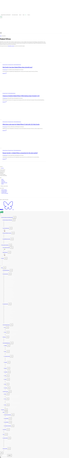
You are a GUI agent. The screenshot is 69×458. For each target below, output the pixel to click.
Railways (5, 368)
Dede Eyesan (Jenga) (7, 306)
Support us (4, 264)
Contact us (4, 261)
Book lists (5, 446)
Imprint (2, 179)
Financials (5, 362)
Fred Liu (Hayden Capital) (7, 275)
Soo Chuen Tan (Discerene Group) (8, 280)
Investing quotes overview (7, 439)
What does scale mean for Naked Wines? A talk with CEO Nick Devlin (21, 124)
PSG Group (7, 349)
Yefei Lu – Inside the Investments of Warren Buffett (13, 395)
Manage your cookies (4, 182)
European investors (10, 64)
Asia (4, 327)
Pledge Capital (6, 287)
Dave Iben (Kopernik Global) (8, 300)
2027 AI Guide (6, 222)
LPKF (6, 373)
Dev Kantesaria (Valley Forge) (8, 284)
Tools (3, 434)
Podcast (2, 265)
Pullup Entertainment (8, 382)
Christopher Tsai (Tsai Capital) (8, 295)
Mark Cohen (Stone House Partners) (9, 292)
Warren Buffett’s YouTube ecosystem (9, 234)
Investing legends (6, 444)
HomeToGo (7, 377)
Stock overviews (5, 448)
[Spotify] (1, 209)
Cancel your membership (4, 193)
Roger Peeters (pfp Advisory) (8, 320)
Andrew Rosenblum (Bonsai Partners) (9, 296)
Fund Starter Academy (6, 256)
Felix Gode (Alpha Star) (7, 318)
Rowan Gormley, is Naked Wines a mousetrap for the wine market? (20, 153)
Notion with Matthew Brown (9, 401)
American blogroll (8, 423)
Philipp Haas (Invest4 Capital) (8, 309)
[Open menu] (1, 33)
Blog (2, 267)
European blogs (6, 418)
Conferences (4, 429)
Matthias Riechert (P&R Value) (8, 312)
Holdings (5, 345)
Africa (5, 332)
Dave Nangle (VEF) (6, 314)
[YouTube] (0, 209)
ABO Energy (7, 354)
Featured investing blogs (7, 414)
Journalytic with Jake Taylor (9, 400)
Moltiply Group (8, 365)
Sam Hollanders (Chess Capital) (8, 319)
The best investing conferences (8, 431)
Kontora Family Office (7, 338)
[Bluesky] (8, 209)
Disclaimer (2, 180)
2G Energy (7, 353)
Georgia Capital (8, 348)
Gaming (5, 379)
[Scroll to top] (1, 212)
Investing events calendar (7, 432)
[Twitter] (3, 209)
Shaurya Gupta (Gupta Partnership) (9, 283)
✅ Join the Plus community (8, 249)
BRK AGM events (5, 252)
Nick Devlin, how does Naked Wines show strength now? (17, 67)
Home (2, 215)
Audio (5, 384)
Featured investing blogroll (9, 416)
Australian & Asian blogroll (9, 427)
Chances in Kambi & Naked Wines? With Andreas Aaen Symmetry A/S (21, 95)
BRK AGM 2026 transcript (7, 240)
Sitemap (2, 183)
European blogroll (8, 420)
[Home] (0, 15)
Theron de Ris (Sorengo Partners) (8, 321)
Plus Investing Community (6, 247)
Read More (5, 73)
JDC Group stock (8, 366)
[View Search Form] (1, 17)
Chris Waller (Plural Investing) (8, 288)
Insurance (5, 387)
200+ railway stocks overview (8, 450)
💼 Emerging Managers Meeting (8, 255)
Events (5, 404)
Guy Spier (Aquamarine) (7, 305)
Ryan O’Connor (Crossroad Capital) (9, 297)
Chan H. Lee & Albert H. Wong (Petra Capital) (12, 330)
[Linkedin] (2, 209)
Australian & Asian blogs (7, 425)
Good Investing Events (6, 228)
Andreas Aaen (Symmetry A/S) (8, 313)
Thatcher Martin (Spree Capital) (8, 291)
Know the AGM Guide (7, 226)
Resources (2, 409)
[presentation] (23, 55)
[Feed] (13, 209)
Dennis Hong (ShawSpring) (7, 290)
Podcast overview (6, 445)
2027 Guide (5, 221)
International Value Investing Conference (11, 406)
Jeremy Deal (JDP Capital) (7, 298)
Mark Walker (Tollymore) (7, 322)
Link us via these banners (6, 263)
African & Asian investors (6, 324)
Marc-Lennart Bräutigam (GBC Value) (9, 311)
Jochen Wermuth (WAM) (7, 310)
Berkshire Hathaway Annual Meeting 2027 (7, 217)
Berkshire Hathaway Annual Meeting (11, 407)
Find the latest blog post (6, 270)
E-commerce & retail (7, 356)
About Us (2, 258)
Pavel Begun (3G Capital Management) (9, 281)
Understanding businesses (17, 64)
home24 (7, 360)
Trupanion (7, 389)
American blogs (6, 422)
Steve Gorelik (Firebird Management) (9, 282)
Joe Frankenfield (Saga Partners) (8, 289)
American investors (5, 64)
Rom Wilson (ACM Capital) (8, 299)
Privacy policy (3, 181)
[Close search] (1, 452)
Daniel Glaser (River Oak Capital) (8, 317)
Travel (5, 375)
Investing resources (5, 391)
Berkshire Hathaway (8, 347)
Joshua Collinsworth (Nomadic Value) (9, 276)
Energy (5, 351)
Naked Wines (7, 359)
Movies (5, 443)
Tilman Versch (5, 69)
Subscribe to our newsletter (6, 262)
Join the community (4, 189)
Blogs (3, 412)
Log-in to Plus (6, 250)
